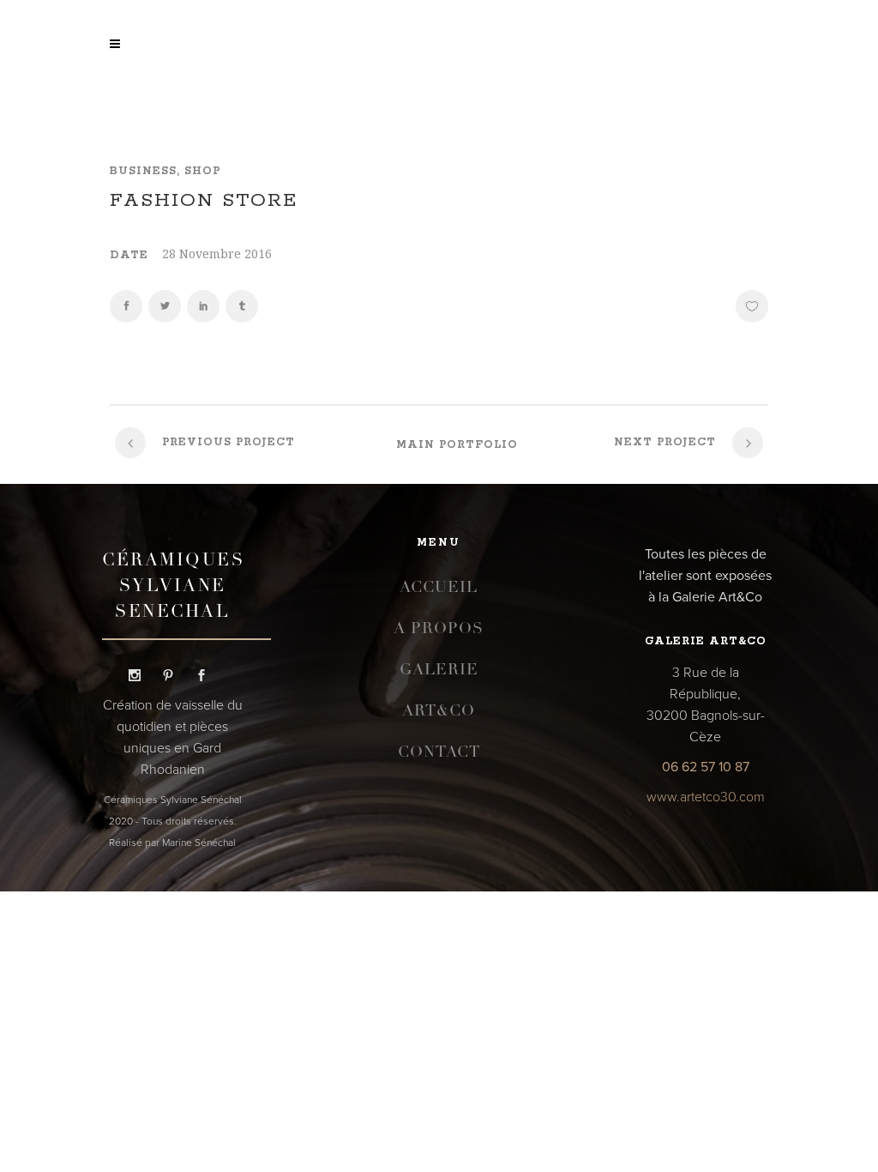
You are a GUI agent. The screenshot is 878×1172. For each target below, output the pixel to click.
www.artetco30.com (705, 797)
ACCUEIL (439, 588)
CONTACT (439, 753)
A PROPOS (439, 629)
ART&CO (438, 712)
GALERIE (439, 671)
